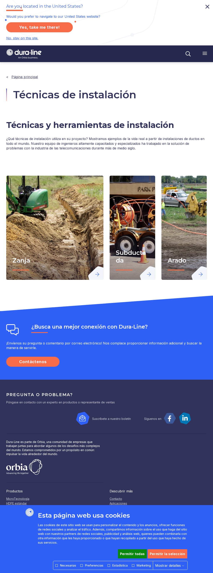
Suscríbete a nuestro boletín (111, 418)
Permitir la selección (167, 554)
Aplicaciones (118, 503)
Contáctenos (33, 361)
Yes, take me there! (39, 27)
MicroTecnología (17, 498)
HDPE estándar (16, 503)
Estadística (120, 565)
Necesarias (68, 565)
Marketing (143, 565)
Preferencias (94, 565)
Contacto (116, 498)
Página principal (24, 77)
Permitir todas (132, 554)
